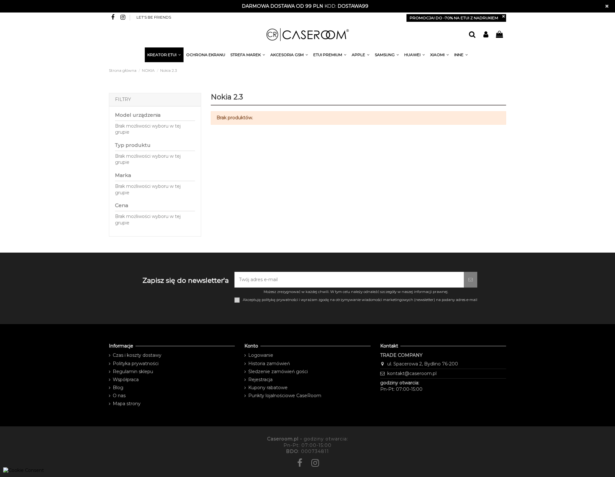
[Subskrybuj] (470, 280)
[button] (461, 55)
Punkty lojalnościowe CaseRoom (284, 395)
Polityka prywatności (136, 363)
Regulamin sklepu (133, 371)
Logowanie (260, 355)
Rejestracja (260, 379)
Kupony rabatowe (268, 387)
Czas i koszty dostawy (137, 355)
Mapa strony (127, 403)
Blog (118, 387)
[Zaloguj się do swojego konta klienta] (485, 35)
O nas (119, 395)
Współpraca (126, 379)
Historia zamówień (269, 363)
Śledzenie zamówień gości (278, 371)
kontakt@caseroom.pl (412, 373)
